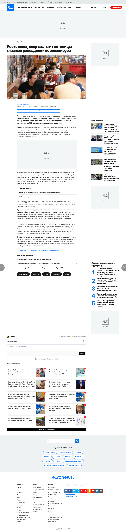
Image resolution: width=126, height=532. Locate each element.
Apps (34, 502)
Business (50, 7)
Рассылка (69, 496)
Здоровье (56, 274)
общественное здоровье (73, 461)
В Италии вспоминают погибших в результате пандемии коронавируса (38, 263)
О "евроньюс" (52, 487)
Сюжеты (19, 484)
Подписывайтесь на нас (74, 485)
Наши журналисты (23, 512)
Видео (19, 507)
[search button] (66, 2)
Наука (67, 274)
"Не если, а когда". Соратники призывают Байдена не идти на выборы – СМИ (40, 268)
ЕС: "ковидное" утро (25, 197)
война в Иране (50, 452)
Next (69, 7)
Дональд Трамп (74, 465)
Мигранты (78, 456)
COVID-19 (36, 274)
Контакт (50, 506)
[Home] (7, 41)
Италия (67, 456)
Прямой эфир (116, 7)
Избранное (97, 120)
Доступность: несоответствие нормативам (53, 513)
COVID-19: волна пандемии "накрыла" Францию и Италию (34, 259)
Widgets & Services (38, 504)
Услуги (35, 484)
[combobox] (76, 2)
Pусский (8, 2)
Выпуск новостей (38, 489)
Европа (37, 7)
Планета (19, 495)
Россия (78, 452)
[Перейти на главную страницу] (10, 7)
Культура (77, 7)
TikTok (58, 461)
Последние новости (25, 7)
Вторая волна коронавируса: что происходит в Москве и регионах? (40, 192)
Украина (46, 456)
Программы (21, 510)
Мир (43, 7)
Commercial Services (54, 489)
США (22, 41)
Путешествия (61, 7)
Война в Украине (65, 452)
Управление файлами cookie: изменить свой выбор (55, 519)
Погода (35, 492)
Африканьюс (37, 507)
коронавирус (23, 274)
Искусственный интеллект (55, 465)
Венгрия (57, 456)
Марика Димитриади (23, 104)
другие (50, 484)
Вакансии (51, 508)
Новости (12, 41)
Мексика (47, 461)
